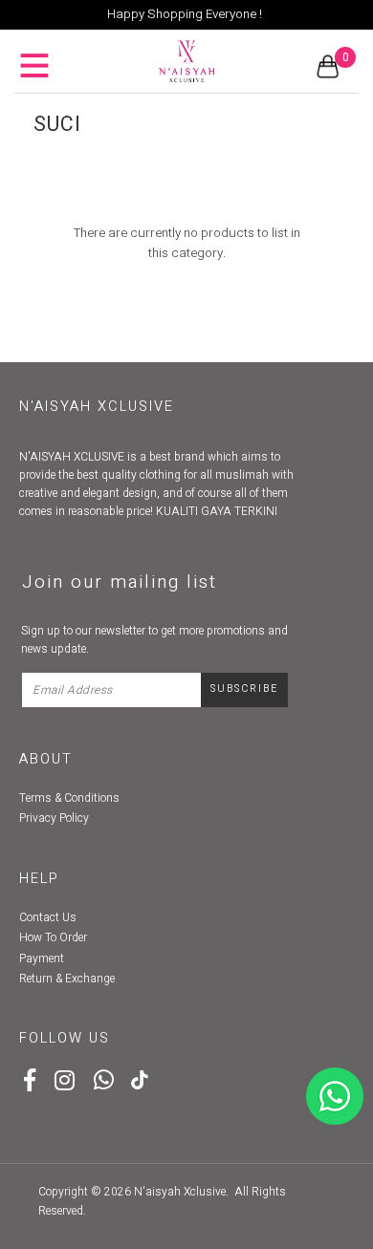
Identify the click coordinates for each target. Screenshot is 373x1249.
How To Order (53, 937)
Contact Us (48, 917)
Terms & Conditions (69, 798)
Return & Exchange (67, 978)
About (46, 759)
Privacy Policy (54, 818)
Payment (41, 958)
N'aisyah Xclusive (180, 1191)
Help (39, 879)
